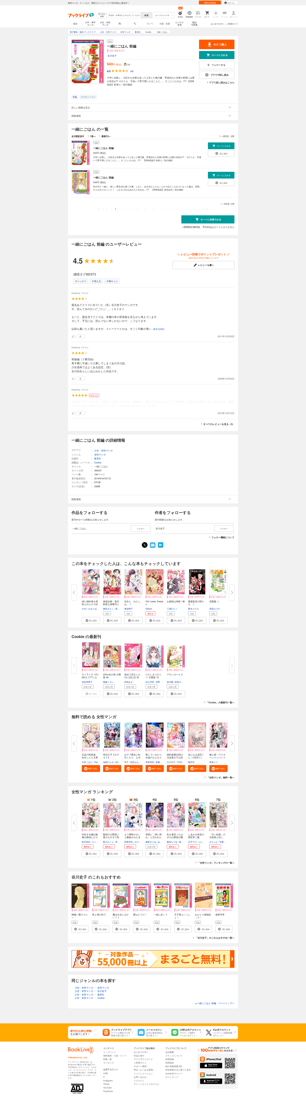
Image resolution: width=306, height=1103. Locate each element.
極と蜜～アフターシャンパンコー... (217, 757)
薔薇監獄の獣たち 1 (196, 603)
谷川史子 (112, 55)
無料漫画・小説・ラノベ (115, 1055)
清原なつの (214, 608)
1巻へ (93, 136)
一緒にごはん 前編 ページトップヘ (214, 1003)
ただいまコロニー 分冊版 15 (154, 676)
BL (120, 23)
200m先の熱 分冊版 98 (112, 676)
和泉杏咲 (150, 761)
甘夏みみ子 (224, 841)
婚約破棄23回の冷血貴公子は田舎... (175, 757)
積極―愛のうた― (80, 916)
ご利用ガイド (232, 23)
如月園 (170, 681)
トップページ (109, 1051)
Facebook (108, 1091)
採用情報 (169, 1059)
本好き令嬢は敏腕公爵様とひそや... (90, 837)
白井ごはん (87, 761)
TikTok (106, 1083)
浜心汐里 (150, 681)
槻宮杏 (191, 761)
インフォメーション (143, 1073)
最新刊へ (106, 136)
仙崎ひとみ (108, 761)
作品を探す (139, 1055)
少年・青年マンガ (90, 23)
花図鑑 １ (214, 601)
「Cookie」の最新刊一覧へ (220, 702)
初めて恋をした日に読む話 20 (132, 676)
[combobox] (124, 15)
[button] (91, 620)
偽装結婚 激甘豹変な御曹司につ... (111, 604)
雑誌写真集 (194, 23)
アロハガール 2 (175, 674)
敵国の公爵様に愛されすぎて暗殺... (111, 837)
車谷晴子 (128, 608)
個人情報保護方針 (173, 1066)
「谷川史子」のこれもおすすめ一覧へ (214, 937)
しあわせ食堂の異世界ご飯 (196, 836)
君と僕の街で (99, 914)
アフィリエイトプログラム (146, 1083)
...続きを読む (158, 329)
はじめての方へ (217, 23)
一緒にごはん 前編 (103, 148)
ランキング (108, 1062)
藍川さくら (108, 841)
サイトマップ (171, 1076)
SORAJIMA (120, 761)
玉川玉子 (171, 761)
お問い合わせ (140, 1076)
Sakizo (149, 608)
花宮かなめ (135, 761)
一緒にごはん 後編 (103, 177)
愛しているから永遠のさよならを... (154, 757)
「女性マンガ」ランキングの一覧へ (216, 862)
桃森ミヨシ (108, 681)
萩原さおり (180, 681)
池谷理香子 (87, 681)
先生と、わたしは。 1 (132, 603)
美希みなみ (120, 608)
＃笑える (96, 281)
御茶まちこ (108, 608)
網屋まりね (151, 841)
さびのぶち (139, 841)
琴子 (126, 761)
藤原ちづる (172, 841)
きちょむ (213, 841)
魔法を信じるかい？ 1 (121, 916)
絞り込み (102, 15)
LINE (105, 1073)
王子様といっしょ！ (182, 916)
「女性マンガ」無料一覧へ (220, 777)
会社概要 (169, 1051)
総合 (75, 23)
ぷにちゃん (203, 841)
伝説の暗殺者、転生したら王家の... (90, 757)
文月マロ (192, 841)
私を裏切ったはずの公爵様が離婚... (175, 837)
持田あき (128, 681)
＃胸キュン (112, 281)
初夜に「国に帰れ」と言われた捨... (154, 837)
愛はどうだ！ (140, 914)
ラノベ (150, 23)
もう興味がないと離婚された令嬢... (132, 837)
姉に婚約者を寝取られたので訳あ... (90, 604)
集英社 (97, 458)
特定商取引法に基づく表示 (178, 1069)
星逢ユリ (213, 761)
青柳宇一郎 (161, 761)
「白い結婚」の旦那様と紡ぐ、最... (217, 837)
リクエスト (139, 1080)
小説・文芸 (164, 23)
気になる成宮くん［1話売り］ (196, 756)
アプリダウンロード (143, 1059)
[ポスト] (145, 545)
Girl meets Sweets (154, 603)
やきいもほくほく (90, 608)
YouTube (107, 1087)
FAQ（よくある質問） (144, 1069)
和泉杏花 (128, 841)
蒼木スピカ (193, 608)
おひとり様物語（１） (203, 916)
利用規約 (169, 1062)
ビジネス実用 (179, 23)
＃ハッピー (80, 281)
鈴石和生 (86, 841)
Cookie (97, 462)
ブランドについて (173, 1055)
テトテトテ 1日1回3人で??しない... (90, 677)
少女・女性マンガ (105, 23)
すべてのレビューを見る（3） (218, 424)
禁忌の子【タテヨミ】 (111, 756)
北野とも (160, 681)
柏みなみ (183, 841)
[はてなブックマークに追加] (160, 547)
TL (135, 23)
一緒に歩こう (161, 914)
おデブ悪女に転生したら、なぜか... (132, 757)
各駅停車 (220, 914)
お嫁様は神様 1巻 (176, 601)
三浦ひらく (172, 608)
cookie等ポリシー (173, 1073)
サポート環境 (140, 1066)
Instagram (108, 1080)
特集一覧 (107, 1059)
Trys (96, 761)
